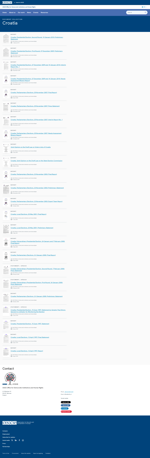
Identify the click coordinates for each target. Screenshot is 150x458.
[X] (12, 440)
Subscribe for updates (8, 437)
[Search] (146, 12)
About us (12, 12)
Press (4, 443)
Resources (44, 12)
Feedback (48, 453)
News (29, 12)
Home (4, 12)
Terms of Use (5, 453)
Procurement (15, 453)
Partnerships (6, 446)
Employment (6, 434)
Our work (21, 12)
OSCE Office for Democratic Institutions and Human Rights (19, 7)
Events (35, 12)
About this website (26, 453)
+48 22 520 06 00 (69, 391)
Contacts (5, 431)
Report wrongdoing (38, 453)
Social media (6, 440)
